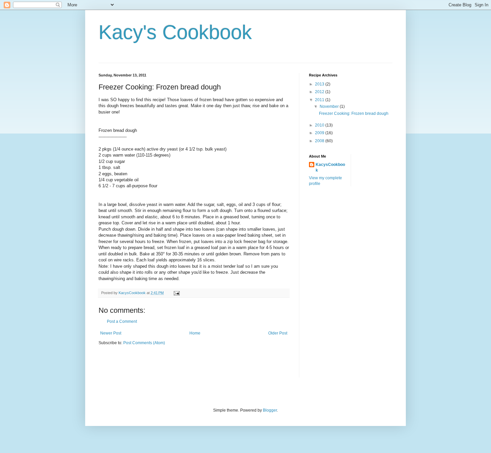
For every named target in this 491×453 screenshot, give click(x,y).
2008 (320, 141)
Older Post (277, 333)
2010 (320, 125)
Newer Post (110, 333)
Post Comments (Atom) (144, 343)
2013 (320, 84)
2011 (320, 99)
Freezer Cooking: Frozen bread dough (353, 113)
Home (194, 333)
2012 (320, 91)
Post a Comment (122, 321)
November (330, 106)
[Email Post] (176, 293)
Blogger (270, 410)
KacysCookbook (330, 167)
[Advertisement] (138, 366)
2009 (320, 133)
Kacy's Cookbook (175, 32)
